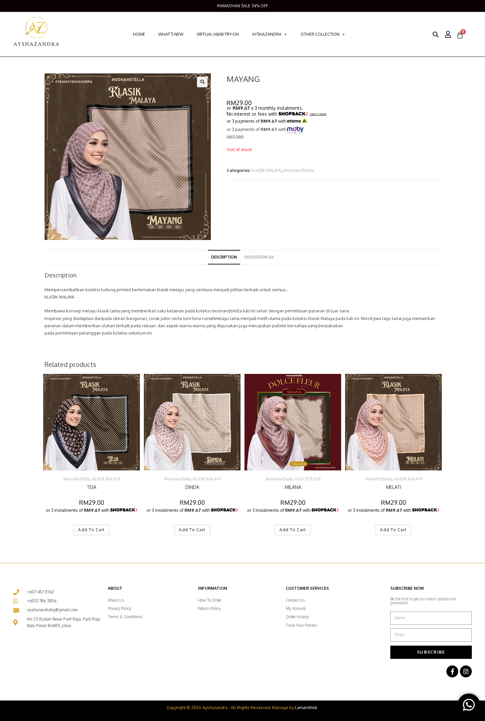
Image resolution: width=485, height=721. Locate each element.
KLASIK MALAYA (266, 170)
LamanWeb (306, 707)
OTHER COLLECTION (320, 34)
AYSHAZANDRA (266, 34)
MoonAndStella (298, 170)
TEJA (91, 487)
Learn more (318, 114)
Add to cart (91, 529)
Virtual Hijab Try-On (218, 34)
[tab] (224, 257)
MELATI (393, 487)
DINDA (192, 487)
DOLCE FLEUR (307, 478)
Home (139, 34)
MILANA (293, 487)
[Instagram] (466, 671)
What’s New (170, 34)
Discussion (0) (259, 257)
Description (224, 257)
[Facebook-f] (452, 671)
